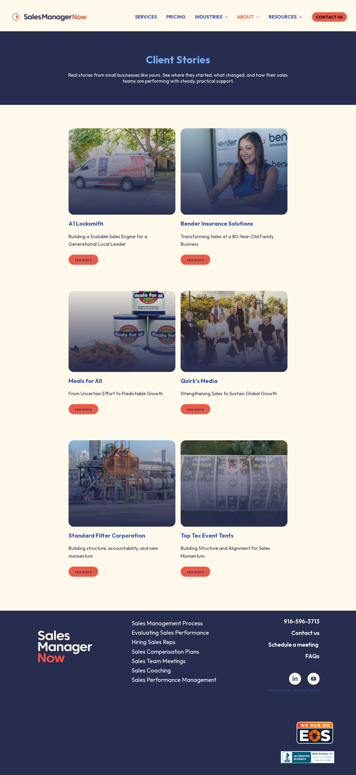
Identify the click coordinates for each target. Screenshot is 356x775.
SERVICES (146, 17)
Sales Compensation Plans (165, 651)
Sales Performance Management (174, 679)
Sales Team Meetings (159, 661)
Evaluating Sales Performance (170, 632)
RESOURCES (283, 17)
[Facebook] (295, 679)
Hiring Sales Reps (153, 642)
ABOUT (245, 17)
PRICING (176, 17)
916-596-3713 (302, 621)
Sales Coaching (151, 670)
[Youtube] (314, 679)
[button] (225, 17)
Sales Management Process (167, 623)
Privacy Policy (280, 690)
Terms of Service (306, 690)
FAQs (312, 656)
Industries (208, 17)
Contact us (305, 632)
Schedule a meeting (293, 644)
